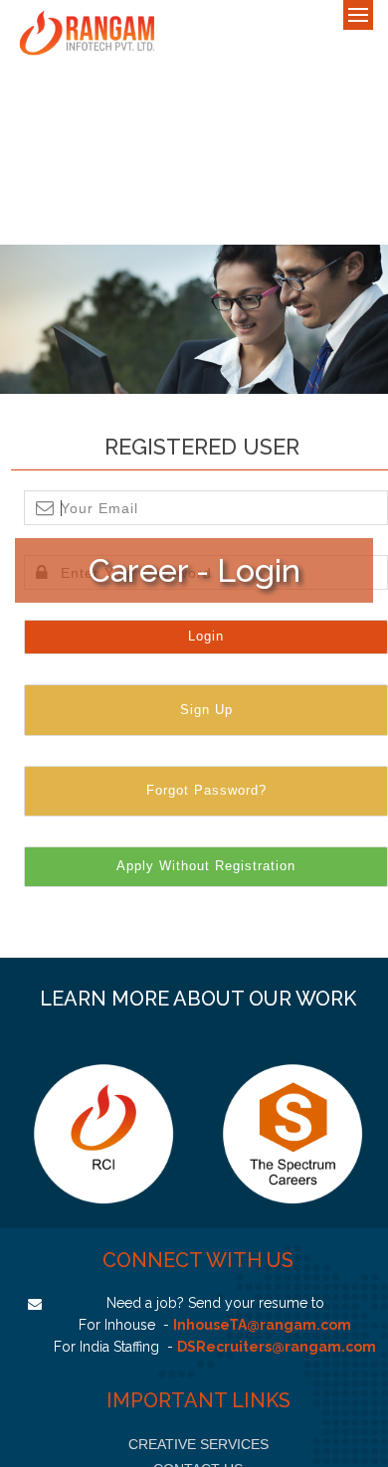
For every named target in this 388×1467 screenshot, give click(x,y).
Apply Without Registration (205, 865)
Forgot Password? (206, 790)
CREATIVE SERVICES (198, 1444)
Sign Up (206, 709)
